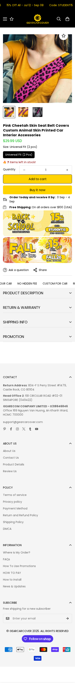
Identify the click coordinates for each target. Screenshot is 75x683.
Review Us (10, 471)
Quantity (9, 169)
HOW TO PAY (12, 573)
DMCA (7, 529)
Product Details (13, 464)
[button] (67, 19)
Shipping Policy (13, 522)
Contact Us (11, 458)
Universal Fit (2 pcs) (18, 155)
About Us (9, 451)
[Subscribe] (67, 618)
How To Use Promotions (19, 566)
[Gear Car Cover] (38, 19)
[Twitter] (24, 429)
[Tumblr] (30, 429)
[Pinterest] (4, 429)
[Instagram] (17, 429)
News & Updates (14, 586)
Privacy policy (12, 502)
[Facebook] (11, 429)
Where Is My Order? (16, 552)
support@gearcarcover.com (23, 422)
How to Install (12, 580)
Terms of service (15, 495)
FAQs (6, 559)
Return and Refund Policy (20, 515)
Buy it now (37, 190)
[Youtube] (36, 429)
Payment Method (15, 508)
